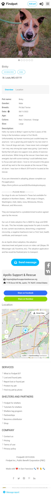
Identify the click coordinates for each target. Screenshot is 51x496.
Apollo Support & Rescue (19, 275)
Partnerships (9, 415)
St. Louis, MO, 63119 (12, 77)
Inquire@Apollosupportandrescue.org (21, 279)
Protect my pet (10, 386)
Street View (40, 313)
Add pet (32, 4)
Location (19, 89)
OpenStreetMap (34, 355)
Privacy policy (10, 449)
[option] (25, 33)
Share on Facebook (25, 293)
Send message (27, 262)
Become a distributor (13, 419)
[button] (24, 328)
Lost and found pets (12, 377)
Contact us (8, 436)
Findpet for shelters (12, 403)
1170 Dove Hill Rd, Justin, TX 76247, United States (26, 283)
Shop (6, 423)
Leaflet (24, 355)
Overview (9, 89)
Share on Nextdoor (25, 299)
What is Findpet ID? (12, 373)
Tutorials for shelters (13, 407)
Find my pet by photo (13, 390)
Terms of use (9, 444)
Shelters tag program (13, 411)
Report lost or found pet (14, 381)
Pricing (7, 440)
